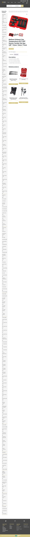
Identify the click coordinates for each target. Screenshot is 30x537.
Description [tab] (11, 54)
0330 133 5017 (26, 525)
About (12, 2)
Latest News (27, 3)
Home (8, 2)
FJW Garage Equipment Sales (11, 535)
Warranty (19, 2)
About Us (11, 526)
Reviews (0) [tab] (16, 54)
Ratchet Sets (4, 528)
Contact (23, 2)
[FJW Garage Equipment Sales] (4, 2)
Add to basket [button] (24, 83)
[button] (27, 14)
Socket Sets (4, 529)
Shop (15, 2)
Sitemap (11, 528)
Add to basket (11, 48)
